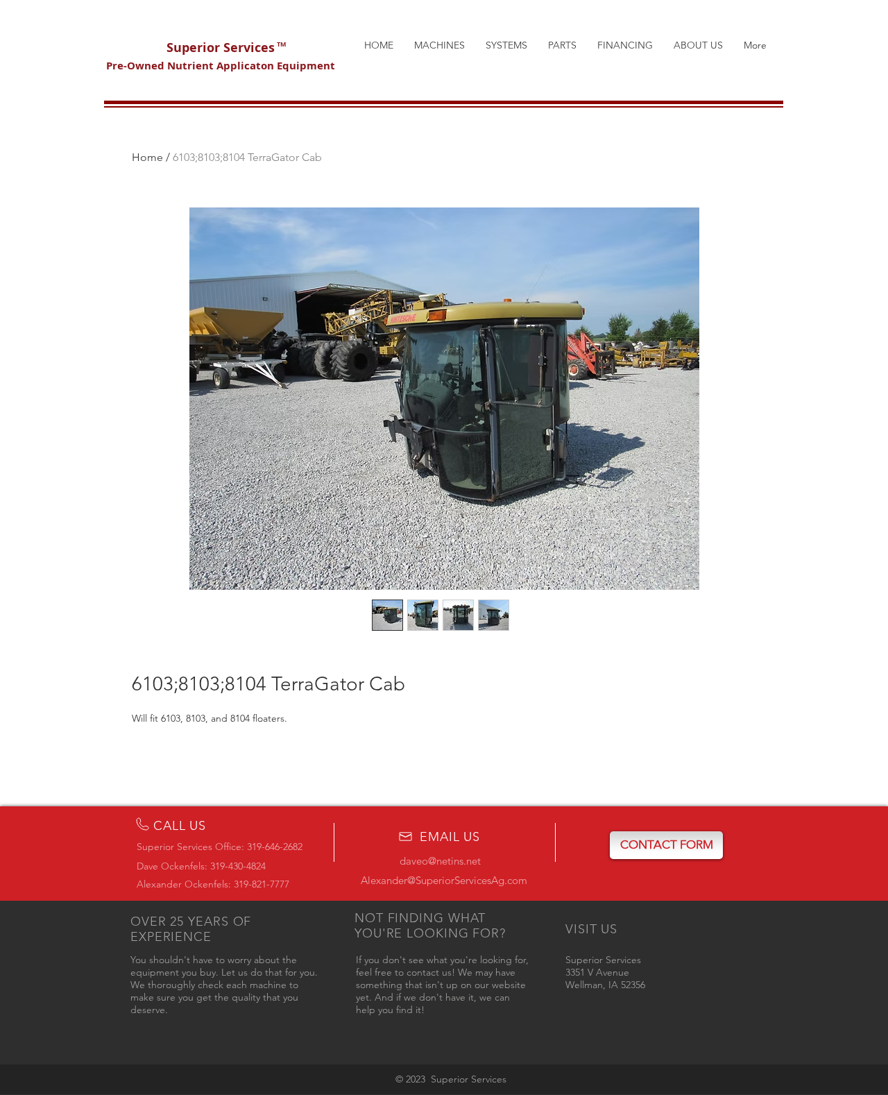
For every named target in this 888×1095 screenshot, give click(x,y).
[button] (666, 845)
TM (281, 44)
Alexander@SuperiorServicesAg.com (444, 880)
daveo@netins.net (440, 860)
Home (147, 157)
